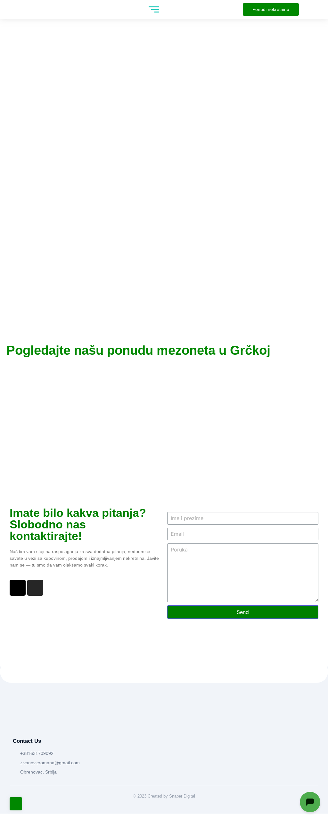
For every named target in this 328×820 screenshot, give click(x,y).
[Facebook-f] (16, 722)
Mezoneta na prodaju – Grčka (58, 382)
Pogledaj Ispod (164, 208)
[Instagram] (35, 588)
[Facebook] (18, 588)
